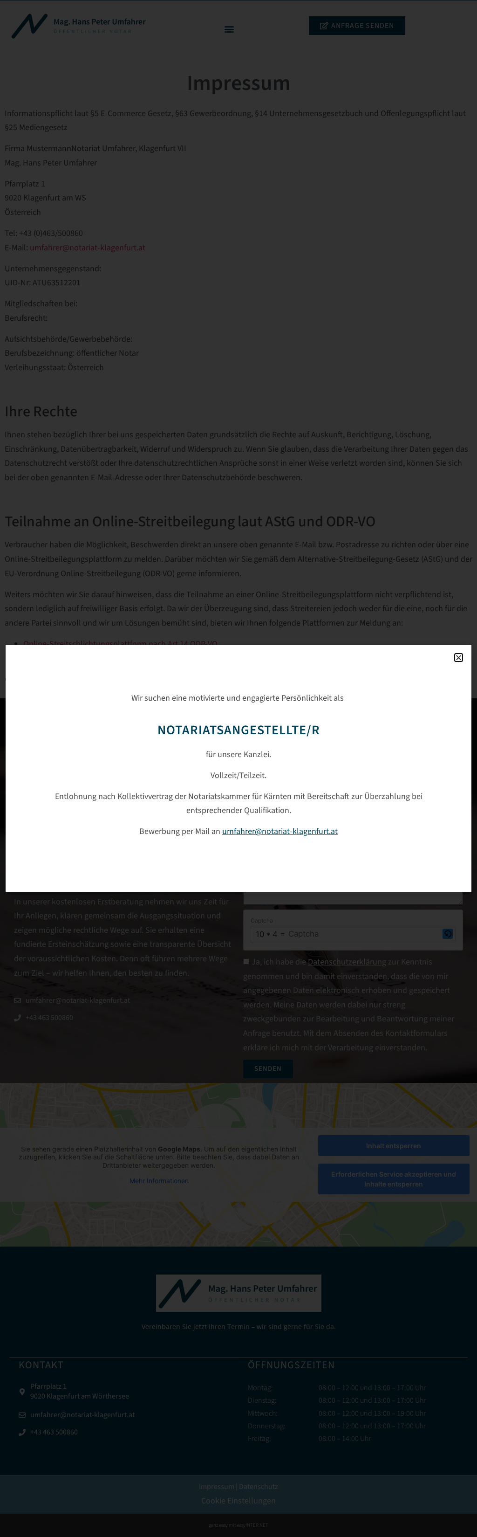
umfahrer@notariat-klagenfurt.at (280, 831)
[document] (238, 768)
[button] (458, 657)
